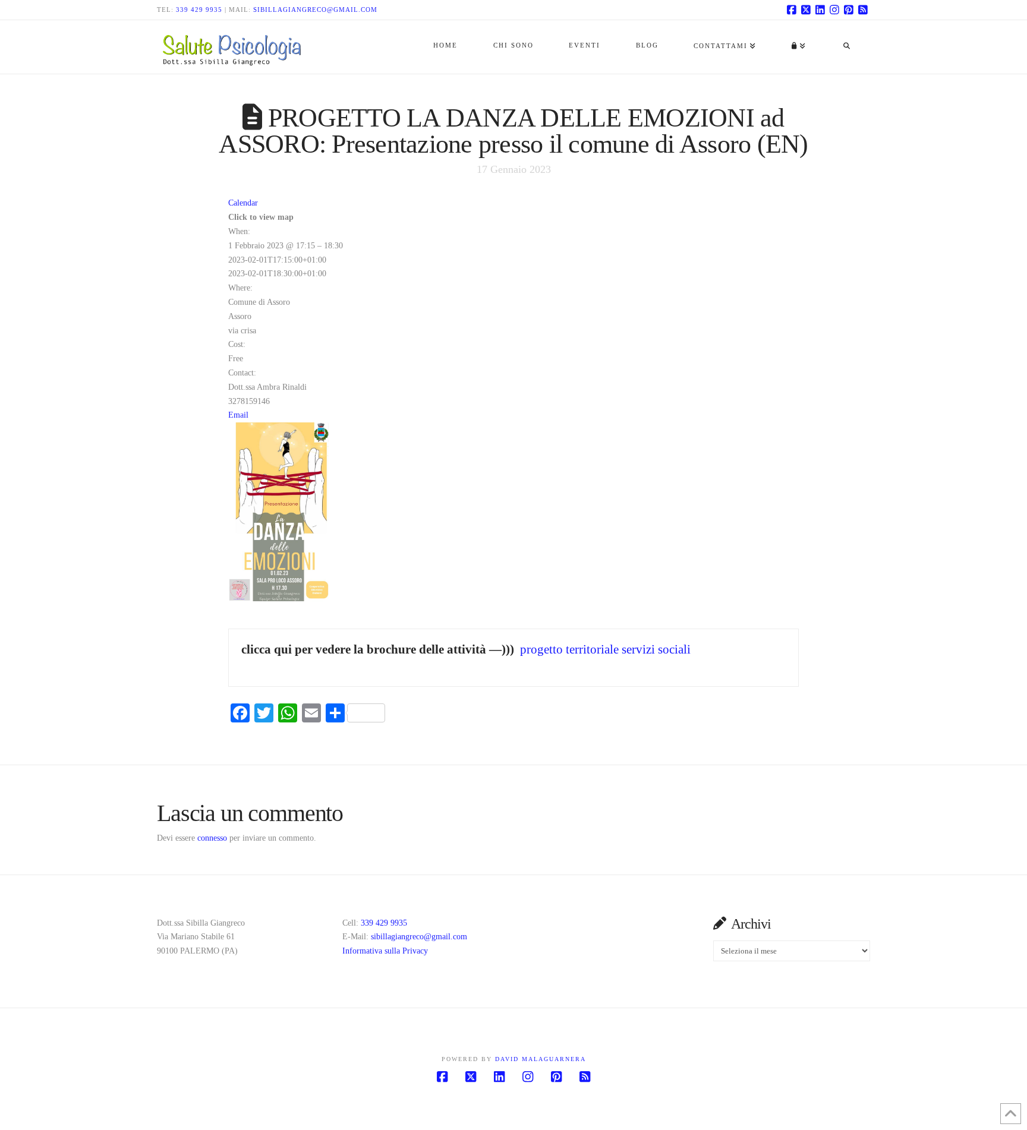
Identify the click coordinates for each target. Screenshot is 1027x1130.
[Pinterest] (849, 9)
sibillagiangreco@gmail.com (315, 9)
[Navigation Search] (846, 47)
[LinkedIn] (820, 9)
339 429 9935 (199, 9)
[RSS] (863, 9)
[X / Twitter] (806, 9)
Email (238, 415)
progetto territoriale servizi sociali (605, 649)
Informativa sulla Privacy (385, 950)
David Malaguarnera (540, 1059)
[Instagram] (834, 9)
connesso (212, 838)
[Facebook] (792, 9)
